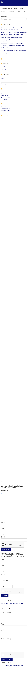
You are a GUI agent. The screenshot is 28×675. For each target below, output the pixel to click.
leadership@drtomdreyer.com (12, 603)
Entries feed (4, 95)
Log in (3, 93)
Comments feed (5, 97)
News (2, 78)
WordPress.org (5, 99)
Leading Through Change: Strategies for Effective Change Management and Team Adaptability (12, 39)
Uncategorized (5, 83)
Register (3, 92)
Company (5, 580)
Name (4, 522)
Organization (6, 612)
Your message (6, 639)
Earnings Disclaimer (6, 110)
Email (3, 537)
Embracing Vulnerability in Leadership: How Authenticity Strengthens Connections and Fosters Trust (12, 45)
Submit (4, 595)
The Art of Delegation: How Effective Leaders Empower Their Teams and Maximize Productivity (13, 52)
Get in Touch (6, 659)
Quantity (5, 586)
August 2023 (4, 66)
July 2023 (3, 69)
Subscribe (5, 549)
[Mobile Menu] (25, 3)
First (2, 528)
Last (2, 534)
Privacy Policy (5, 106)
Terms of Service (5, 108)
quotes (3, 81)
